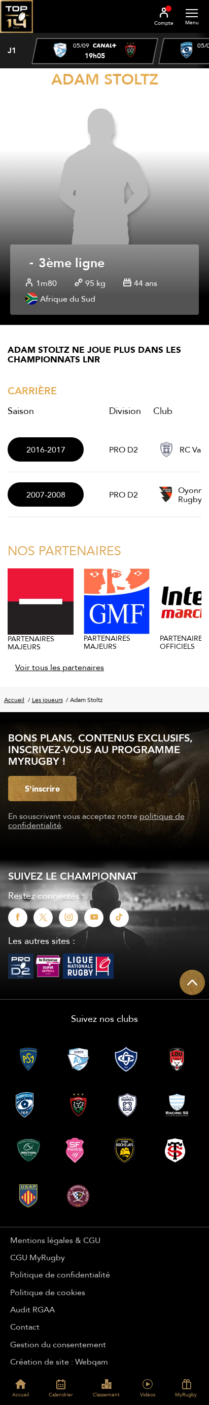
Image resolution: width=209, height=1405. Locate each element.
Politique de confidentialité (60, 1274)
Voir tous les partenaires (59, 667)
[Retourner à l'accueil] (16, 36)
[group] (94, 51)
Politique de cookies (47, 1292)
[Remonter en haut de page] (192, 982)
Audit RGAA (32, 1309)
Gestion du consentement (58, 1344)
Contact (25, 1326)
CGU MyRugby (37, 1257)
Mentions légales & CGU (55, 1240)
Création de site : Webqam (59, 1361)
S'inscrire (42, 788)
